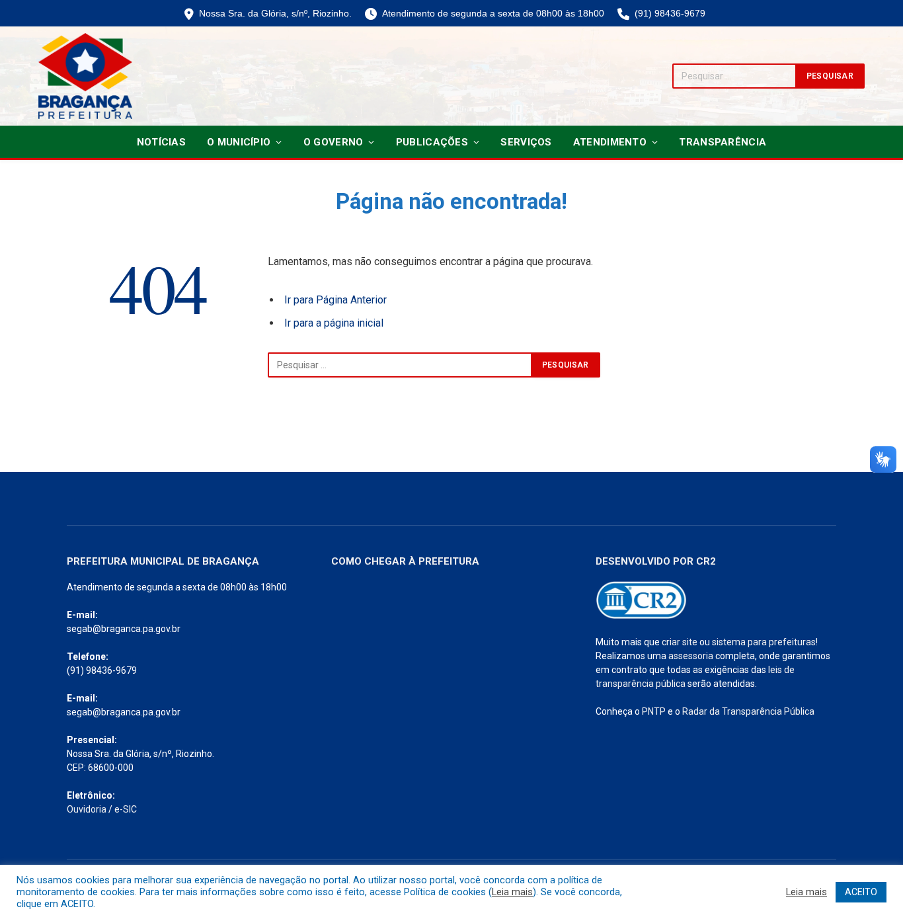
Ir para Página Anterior (335, 300)
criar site (679, 642)
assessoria (690, 656)
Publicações (432, 142)
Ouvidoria (86, 809)
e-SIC (125, 809)
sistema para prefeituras (764, 642)
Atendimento (610, 142)
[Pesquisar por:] (400, 365)
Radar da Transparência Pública (748, 711)
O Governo (333, 142)
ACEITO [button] (861, 892)
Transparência (722, 142)
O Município (238, 142)
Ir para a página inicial (333, 323)
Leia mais (512, 892)
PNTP (654, 711)
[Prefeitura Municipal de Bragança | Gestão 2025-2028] (85, 76)
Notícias (161, 142)
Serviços (525, 142)
